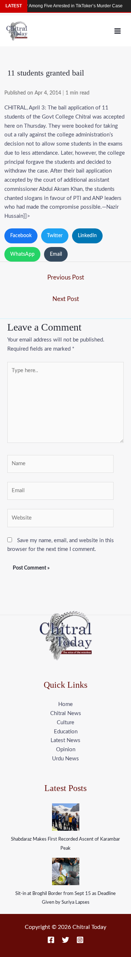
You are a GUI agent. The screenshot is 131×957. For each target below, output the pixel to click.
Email (56, 254)
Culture (65, 722)
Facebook (21, 235)
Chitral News (65, 713)
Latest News (65, 740)
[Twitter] (65, 940)
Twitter (55, 235)
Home (65, 704)
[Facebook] (51, 940)
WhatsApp (22, 254)
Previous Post (65, 277)
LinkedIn (87, 235)
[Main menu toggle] (118, 31)
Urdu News (65, 758)
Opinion (65, 749)
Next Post (65, 299)
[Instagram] (80, 940)
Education (66, 731)
